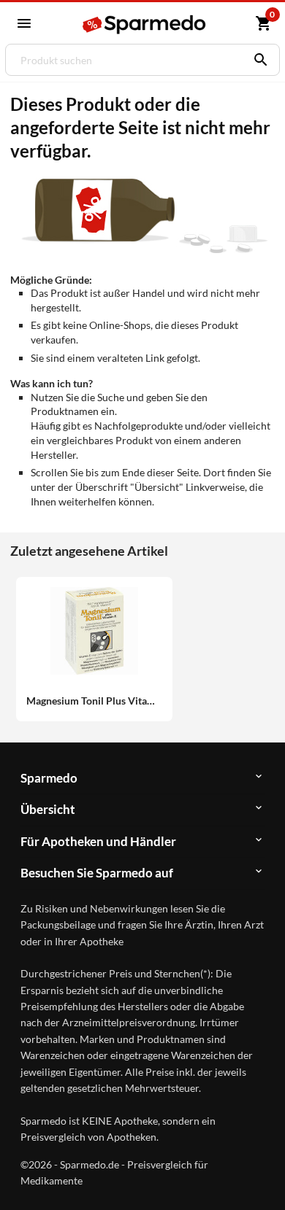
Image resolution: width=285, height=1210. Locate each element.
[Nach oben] (261, 1176)
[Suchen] (257, 60)
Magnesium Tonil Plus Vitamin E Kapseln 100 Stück (94, 701)
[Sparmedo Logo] (144, 24)
